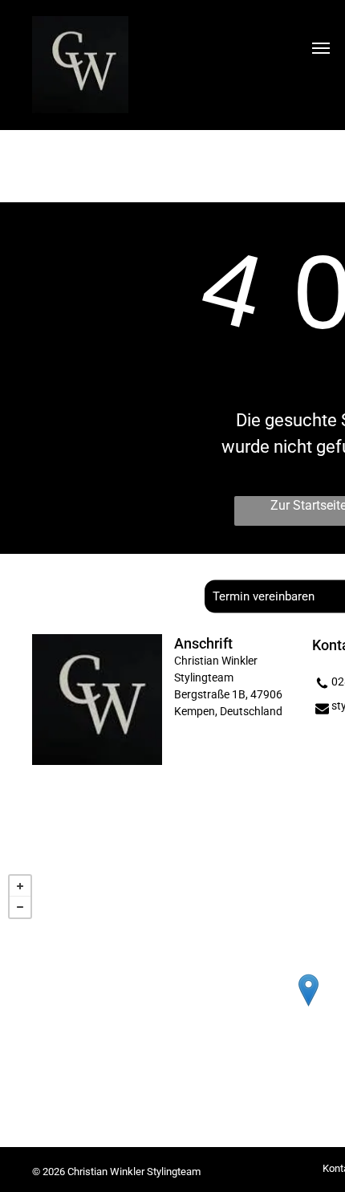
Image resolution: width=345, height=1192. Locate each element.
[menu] (321, 48)
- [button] (20, 907)
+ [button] (20, 886)
